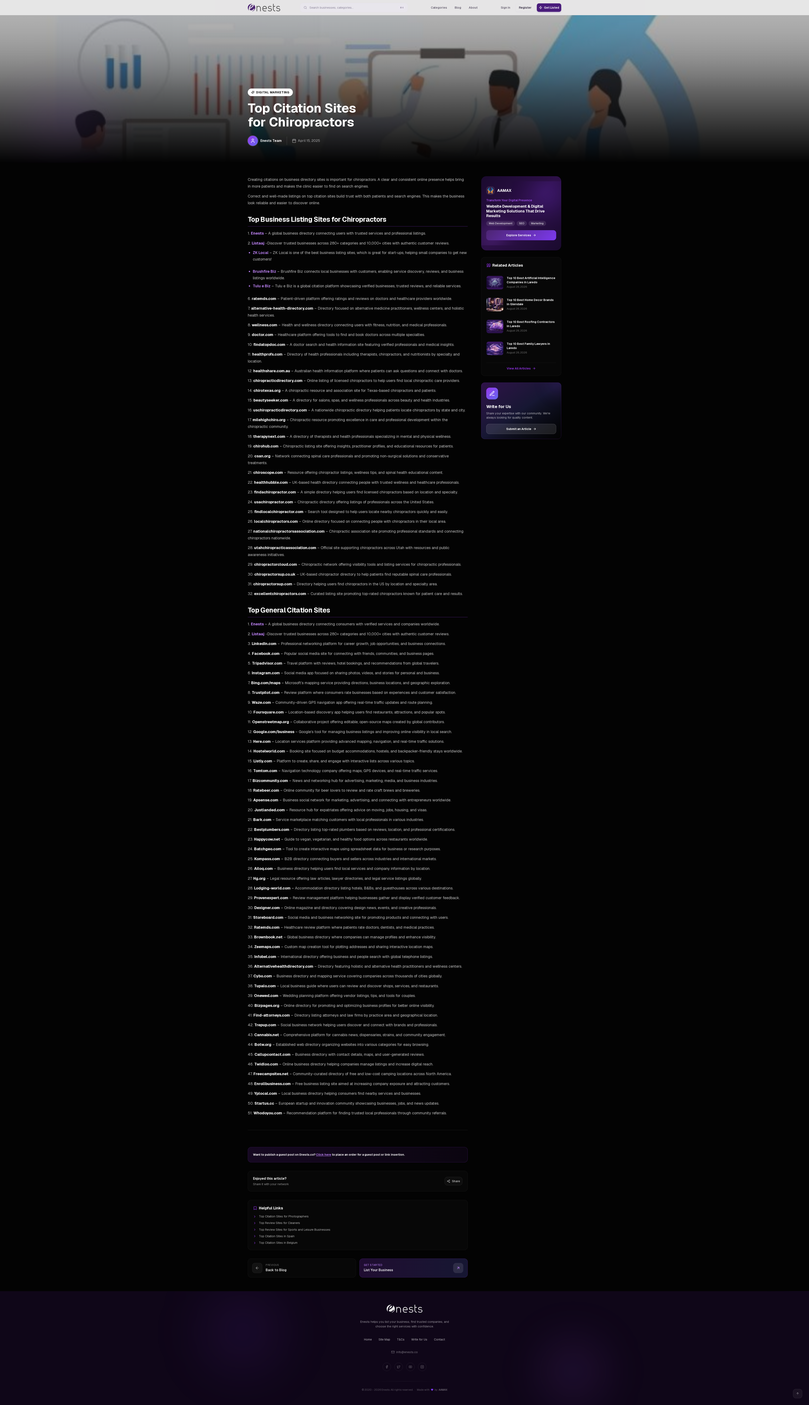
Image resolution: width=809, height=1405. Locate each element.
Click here (323, 1155)
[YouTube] (410, 1367)
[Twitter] (398, 1367)
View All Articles (519, 368)
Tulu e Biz (262, 285)
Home (368, 1339)
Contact (439, 1339)
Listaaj (258, 243)
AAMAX (443, 1390)
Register (525, 7)
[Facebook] (387, 1367)
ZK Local (260, 252)
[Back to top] (797, 1393)
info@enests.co (407, 1352)
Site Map (384, 1339)
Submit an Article (518, 429)
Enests (257, 233)
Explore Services (518, 235)
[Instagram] (422, 1367)
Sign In (505, 7)
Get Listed (551, 7)
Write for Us (419, 1339)
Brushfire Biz (264, 271)
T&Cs (400, 1339)
